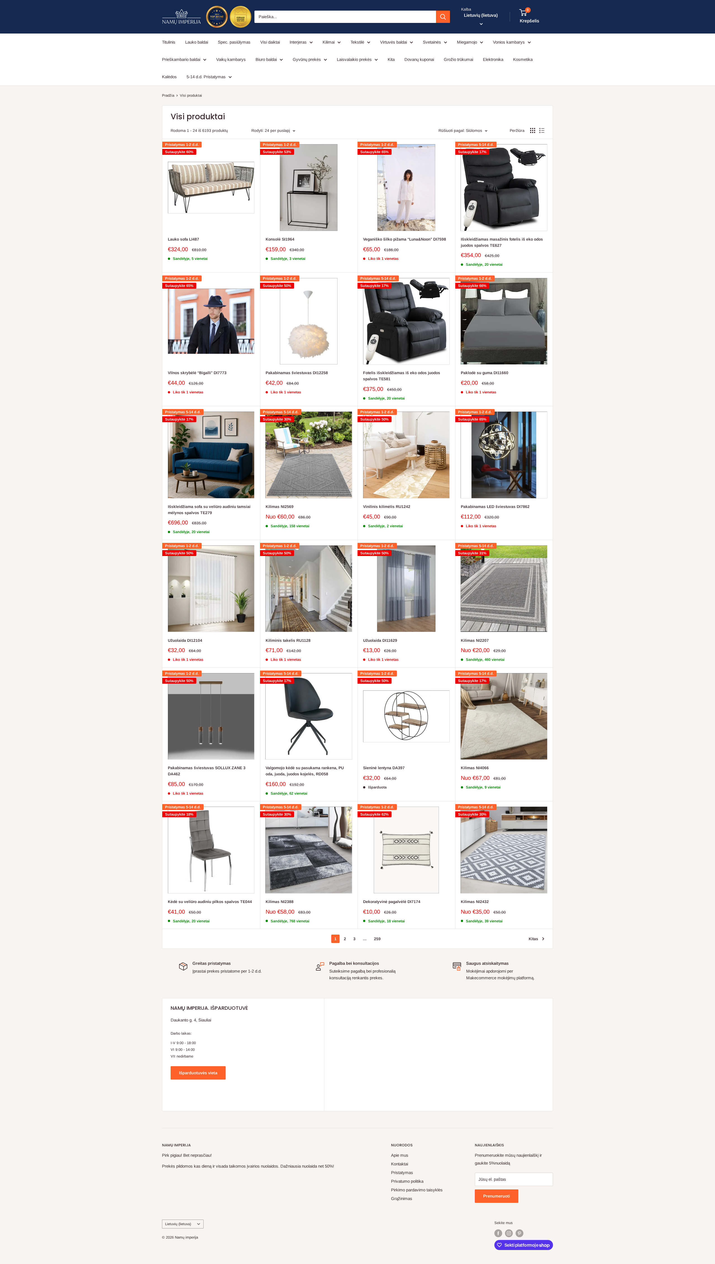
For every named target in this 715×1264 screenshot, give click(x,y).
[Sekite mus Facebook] (498, 1233)
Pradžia (168, 95)
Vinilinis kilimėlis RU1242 (386, 506)
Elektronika (493, 59)
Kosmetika (523, 59)
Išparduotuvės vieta (198, 1072)
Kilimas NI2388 (280, 901)
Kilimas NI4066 (475, 768)
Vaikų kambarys (231, 59)
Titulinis (168, 42)
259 (377, 939)
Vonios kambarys (509, 42)
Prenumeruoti (496, 1196)
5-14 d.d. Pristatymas (206, 76)
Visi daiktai (270, 42)
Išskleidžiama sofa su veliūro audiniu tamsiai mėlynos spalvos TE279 (209, 509)
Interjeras (298, 42)
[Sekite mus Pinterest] (519, 1233)
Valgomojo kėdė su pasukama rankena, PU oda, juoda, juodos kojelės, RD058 (305, 771)
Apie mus (399, 1155)
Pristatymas (402, 1172)
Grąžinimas (401, 1198)
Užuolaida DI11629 (380, 640)
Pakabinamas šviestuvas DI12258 (297, 372)
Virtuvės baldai (393, 42)
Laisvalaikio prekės (354, 59)
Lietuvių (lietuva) (178, 1224)
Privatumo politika (407, 1181)
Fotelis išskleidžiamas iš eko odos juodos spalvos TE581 (401, 375)
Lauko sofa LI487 (183, 239)
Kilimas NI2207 (475, 640)
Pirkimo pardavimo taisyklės (417, 1189)
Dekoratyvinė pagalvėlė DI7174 (391, 901)
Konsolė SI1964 (280, 239)
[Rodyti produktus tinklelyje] (532, 130)
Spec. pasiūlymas (234, 42)
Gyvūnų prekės (307, 59)
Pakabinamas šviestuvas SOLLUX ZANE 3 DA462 (207, 771)
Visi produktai (191, 95)
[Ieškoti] (443, 17)
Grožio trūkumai (458, 59)
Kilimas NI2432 (475, 901)
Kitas (533, 939)
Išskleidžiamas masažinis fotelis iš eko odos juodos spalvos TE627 (502, 242)
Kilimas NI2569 (280, 506)
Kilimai (329, 42)
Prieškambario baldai (181, 59)
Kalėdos (169, 76)
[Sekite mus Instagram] (509, 1233)
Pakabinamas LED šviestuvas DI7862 (495, 506)
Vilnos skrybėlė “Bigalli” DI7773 (197, 372)
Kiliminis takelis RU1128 (288, 640)
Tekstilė (357, 42)
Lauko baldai (196, 42)
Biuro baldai (266, 59)
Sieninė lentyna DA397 (384, 768)
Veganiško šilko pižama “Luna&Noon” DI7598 (404, 239)
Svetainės (432, 42)
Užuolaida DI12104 (185, 640)
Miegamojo (467, 42)
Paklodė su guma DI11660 (484, 372)
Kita (391, 59)
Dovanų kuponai (419, 59)
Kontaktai (399, 1163)
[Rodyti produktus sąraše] (541, 130)
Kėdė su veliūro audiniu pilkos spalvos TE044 (210, 901)
